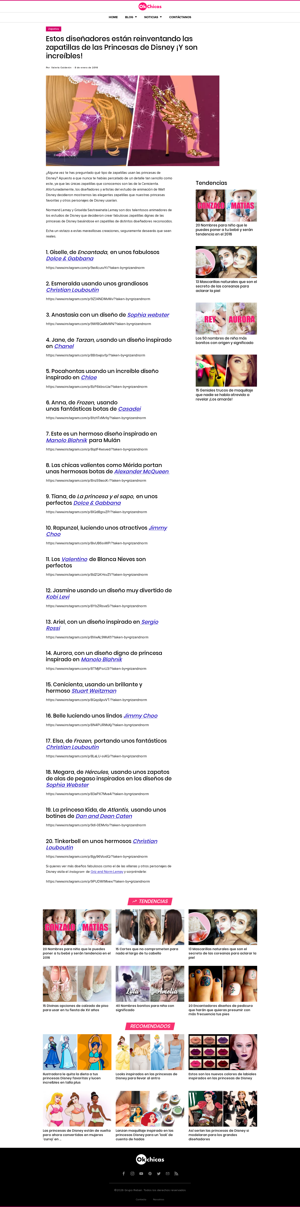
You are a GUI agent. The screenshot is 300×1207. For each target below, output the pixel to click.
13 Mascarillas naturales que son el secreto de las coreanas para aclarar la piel (226, 286)
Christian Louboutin (72, 290)
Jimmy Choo (140, 715)
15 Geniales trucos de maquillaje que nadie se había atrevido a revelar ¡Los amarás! (224, 395)
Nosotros (158, 1199)
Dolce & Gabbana (69, 258)
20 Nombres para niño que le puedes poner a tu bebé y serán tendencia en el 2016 (224, 230)
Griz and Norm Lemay (107, 872)
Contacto (141, 1199)
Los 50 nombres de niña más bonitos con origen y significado (224, 340)
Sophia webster (148, 314)
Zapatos (53, 29)
